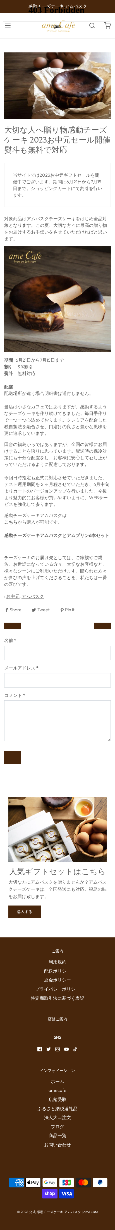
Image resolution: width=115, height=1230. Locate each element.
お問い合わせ (57, 1144)
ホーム (57, 1081)
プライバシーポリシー (57, 989)
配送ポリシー (57, 971)
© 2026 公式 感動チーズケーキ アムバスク (49, 1212)
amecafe (57, 1090)
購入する (24, 911)
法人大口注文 (57, 1117)
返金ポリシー (57, 980)
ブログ (57, 1126)
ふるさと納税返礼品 (57, 1108)
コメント (14, 695)
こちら (11, 522)
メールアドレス (21, 668)
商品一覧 (57, 1135)
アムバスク (32, 596)
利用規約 (57, 962)
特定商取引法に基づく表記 (57, 998)
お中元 (13, 596)
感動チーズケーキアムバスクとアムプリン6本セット (56, 535)
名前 (10, 640)
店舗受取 (57, 1099)
